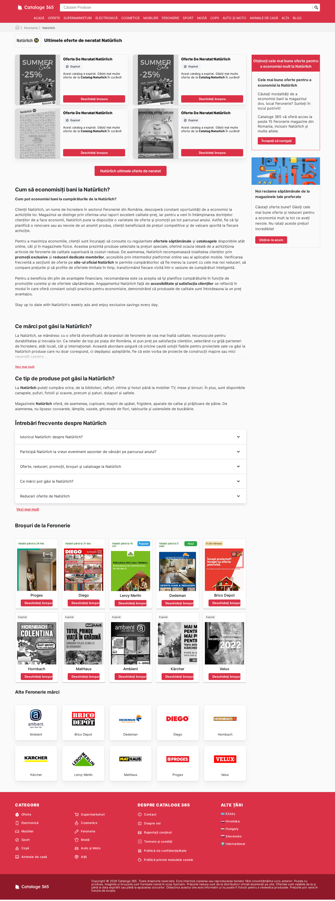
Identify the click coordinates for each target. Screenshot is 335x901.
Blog (297, 18)
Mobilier (150, 18)
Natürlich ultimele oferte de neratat (130, 171)
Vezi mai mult (24, 366)
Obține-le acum (271, 240)
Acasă (39, 18)
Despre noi (152, 823)
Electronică (106, 18)
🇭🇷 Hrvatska (230, 821)
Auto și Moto (234, 18)
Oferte (54, 18)
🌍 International (233, 844)
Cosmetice (130, 18)
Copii (214, 18)
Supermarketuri (78, 18)
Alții (285, 18)
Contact (150, 814)
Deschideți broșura (94, 99)
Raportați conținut (158, 832)
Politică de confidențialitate (165, 850)
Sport (188, 18)
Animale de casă (264, 18)
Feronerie (170, 18)
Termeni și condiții (158, 841)
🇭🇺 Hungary (230, 829)
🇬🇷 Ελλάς (228, 814)
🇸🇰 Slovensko (231, 836)
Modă (202, 18)
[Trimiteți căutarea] (316, 7)
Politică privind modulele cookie (168, 860)
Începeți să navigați (277, 141)
